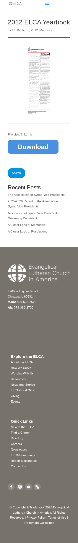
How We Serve (21, 367)
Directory (17, 438)
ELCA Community (23, 455)
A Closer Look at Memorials (27, 224)
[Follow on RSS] (37, 486)
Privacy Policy (36, 517)
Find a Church (20, 432)
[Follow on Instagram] (19, 486)
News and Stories (23, 384)
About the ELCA (22, 362)
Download (33, 146)
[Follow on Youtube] (28, 486)
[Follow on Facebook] (11, 486)
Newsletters (19, 449)
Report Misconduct (24, 460)
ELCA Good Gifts (22, 390)
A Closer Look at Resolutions (27, 231)
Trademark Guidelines (39, 522)
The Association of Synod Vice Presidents (36, 194)
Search (16, 173)
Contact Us (18, 466)
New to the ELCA (22, 427)
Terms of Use (57, 517)
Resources (18, 379)
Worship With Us (22, 373)
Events (15, 401)
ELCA (16, 30)
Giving (15, 396)
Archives (46, 30)
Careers (16, 444)
